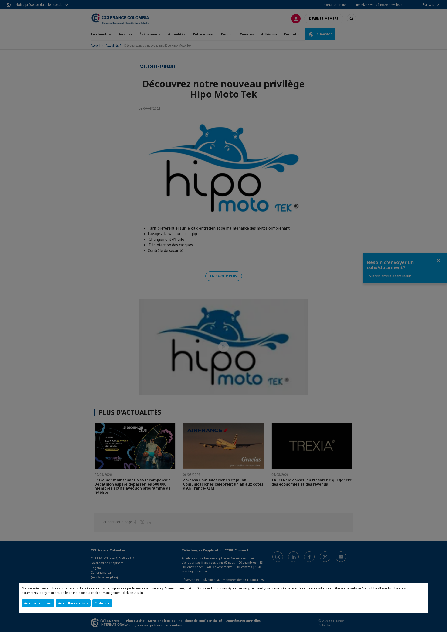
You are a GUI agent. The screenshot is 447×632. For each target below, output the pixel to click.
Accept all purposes (38, 603)
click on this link (134, 593)
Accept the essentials (73, 603)
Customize (102, 603)
